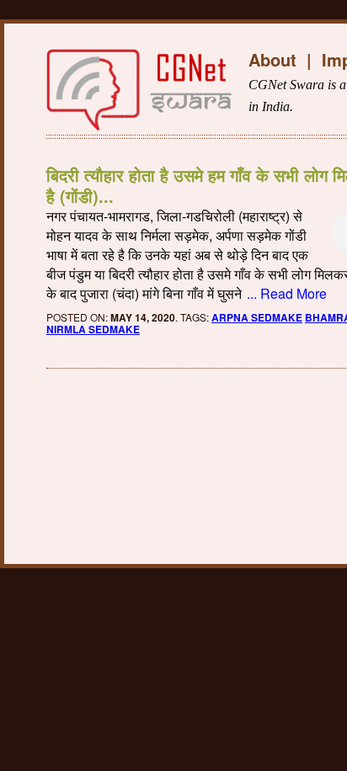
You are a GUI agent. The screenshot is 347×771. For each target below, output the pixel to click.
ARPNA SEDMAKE (256, 317)
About (272, 59)
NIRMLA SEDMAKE (93, 329)
